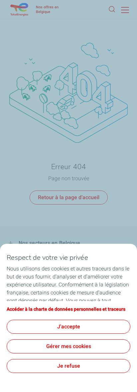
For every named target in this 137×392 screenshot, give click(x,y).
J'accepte (68, 326)
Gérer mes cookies (68, 346)
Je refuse (68, 366)
